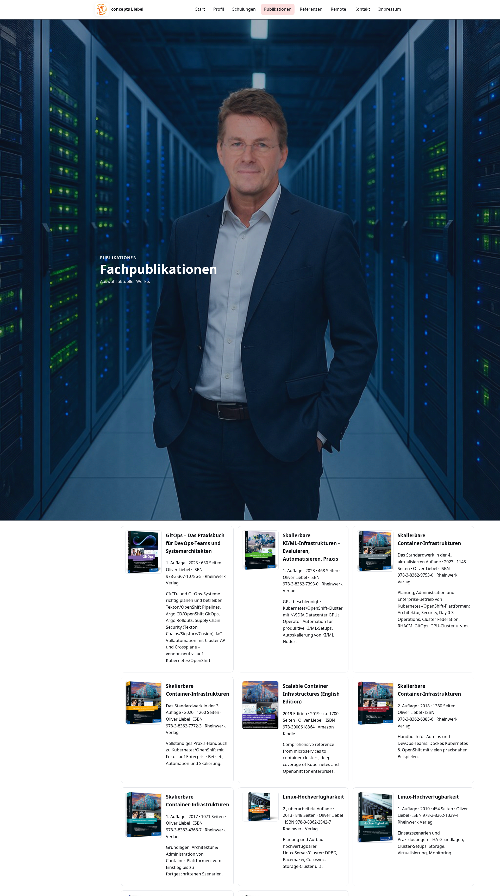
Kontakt (362, 9)
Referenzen (311, 9)
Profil (218, 9)
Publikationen (277, 9)
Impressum (389, 9)
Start (200, 9)
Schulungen (244, 9)
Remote (338, 9)
